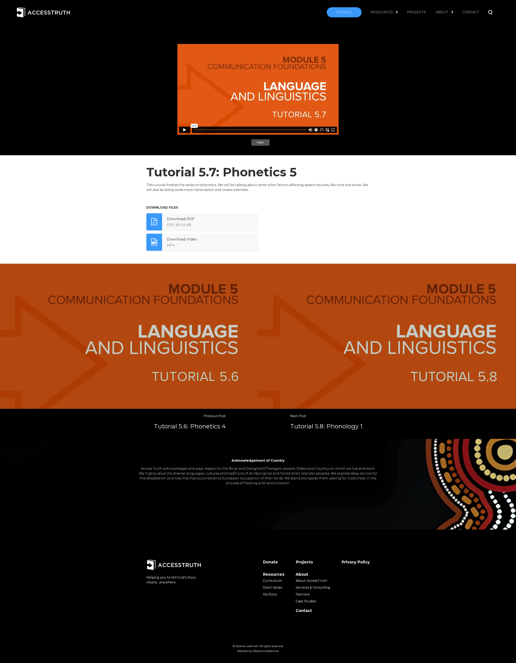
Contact (470, 12)
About (442, 12)
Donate (344, 12)
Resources (382, 12)
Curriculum (272, 581)
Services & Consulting (313, 587)
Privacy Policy (355, 562)
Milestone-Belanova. (265, 651)
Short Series (272, 587)
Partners (303, 594)
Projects (416, 12)
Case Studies (306, 601)
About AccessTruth (311, 581)
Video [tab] (260, 142)
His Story (270, 594)
